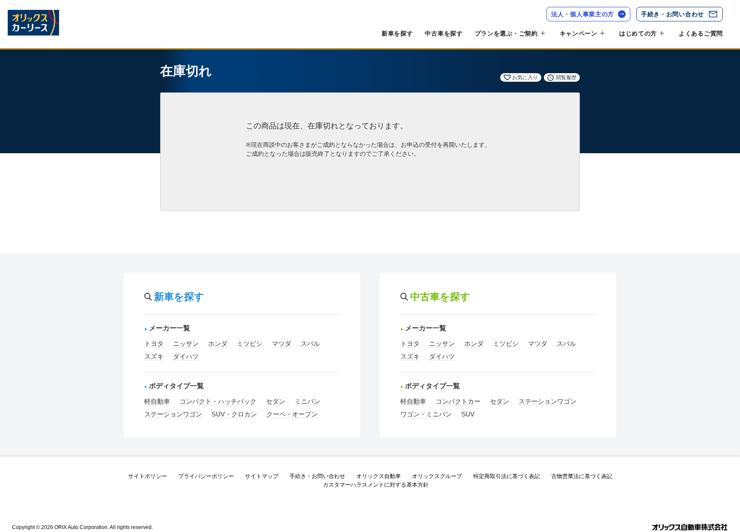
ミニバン (307, 401)
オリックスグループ (437, 476)
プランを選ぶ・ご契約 (506, 33)
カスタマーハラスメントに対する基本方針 (376, 484)
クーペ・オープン (292, 414)
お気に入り (525, 77)
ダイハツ (186, 356)
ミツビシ (250, 343)
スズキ (154, 356)
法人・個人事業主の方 (582, 14)
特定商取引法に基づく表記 (506, 476)
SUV (467, 414)
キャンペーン (578, 33)
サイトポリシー (147, 476)
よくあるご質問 (701, 33)
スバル (310, 343)
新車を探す (397, 33)
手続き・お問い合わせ (672, 14)
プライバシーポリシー (206, 476)
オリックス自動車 (378, 476)
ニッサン (186, 343)
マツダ (281, 343)
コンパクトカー (458, 401)
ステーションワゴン (173, 414)
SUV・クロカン (234, 414)
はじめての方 (638, 33)
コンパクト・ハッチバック (218, 401)
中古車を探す (443, 33)
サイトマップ (261, 476)
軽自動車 (157, 401)
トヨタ (154, 343)
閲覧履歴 (566, 77)
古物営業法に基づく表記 (581, 476)
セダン (275, 401)
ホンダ (217, 343)
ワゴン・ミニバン (426, 414)
